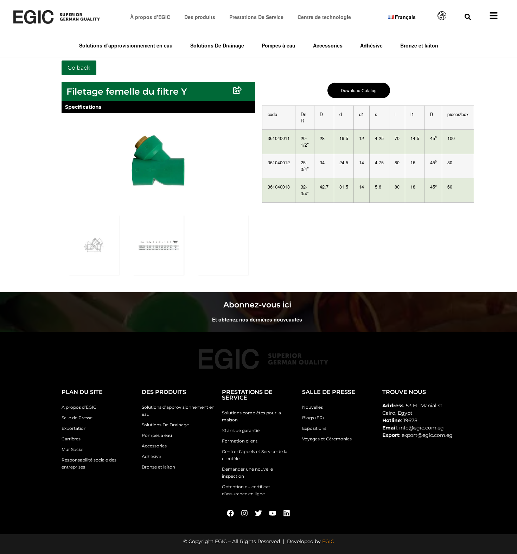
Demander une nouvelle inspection (247, 472)
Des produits (199, 16)
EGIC (328, 541)
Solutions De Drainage (217, 45)
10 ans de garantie (241, 430)
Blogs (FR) (313, 417)
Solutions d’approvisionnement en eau (126, 45)
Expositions (314, 428)
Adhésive (371, 45)
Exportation (74, 428)
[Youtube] (273, 513)
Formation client (239, 441)
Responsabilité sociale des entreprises (89, 463)
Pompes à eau (278, 45)
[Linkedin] (287, 513)
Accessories (328, 45)
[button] (468, 17)
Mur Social (72, 449)
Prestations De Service (256, 16)
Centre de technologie (324, 16)
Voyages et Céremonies (327, 438)
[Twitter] (258, 513)
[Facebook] (230, 513)
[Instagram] (244, 513)
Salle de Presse (77, 417)
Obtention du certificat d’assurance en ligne (246, 490)
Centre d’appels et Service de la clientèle (254, 455)
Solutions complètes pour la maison (251, 416)
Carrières (71, 438)
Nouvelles (312, 407)
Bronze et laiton (419, 45)
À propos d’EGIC (150, 16)
